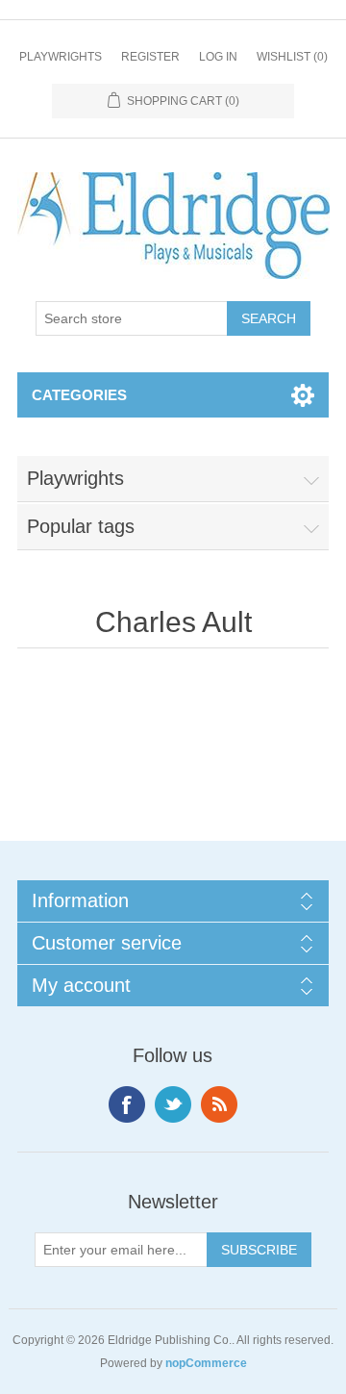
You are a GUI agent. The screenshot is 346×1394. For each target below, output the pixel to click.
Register (150, 56)
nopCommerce (206, 1363)
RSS (219, 1104)
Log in (218, 56)
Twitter (173, 1104)
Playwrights (60, 56)
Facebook (127, 1104)
